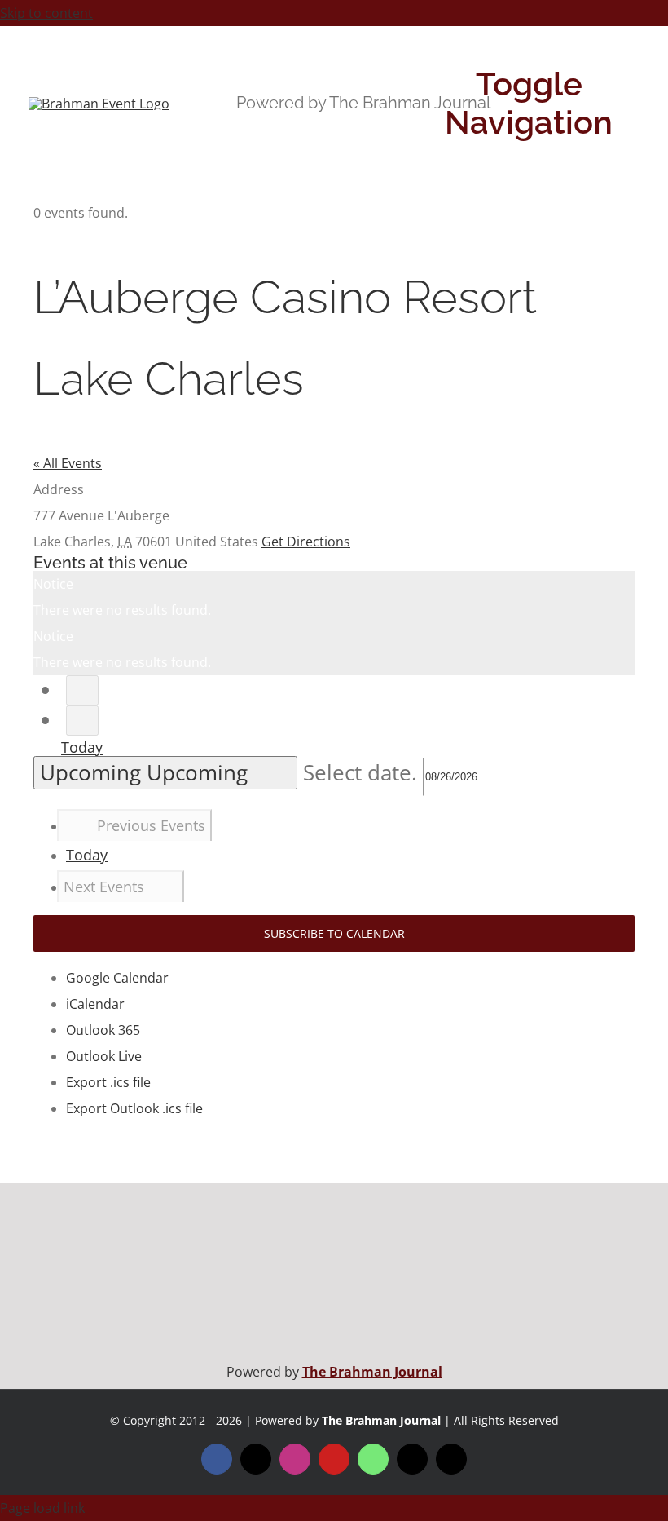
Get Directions (305, 541)
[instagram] (294, 1459)
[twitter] (255, 1459)
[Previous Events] (82, 690)
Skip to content (46, 13)
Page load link (42, 1508)
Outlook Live (104, 1056)
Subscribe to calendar (334, 933)
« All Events (67, 463)
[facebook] (216, 1459)
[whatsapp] (373, 1459)
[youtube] (334, 1459)
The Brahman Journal (372, 1372)
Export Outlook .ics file (134, 1108)
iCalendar (95, 1004)
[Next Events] (82, 720)
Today (82, 748)
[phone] (451, 1459)
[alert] (334, 597)
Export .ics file (108, 1082)
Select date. (363, 772)
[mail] (412, 1459)
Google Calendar (117, 978)
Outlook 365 (103, 1030)
